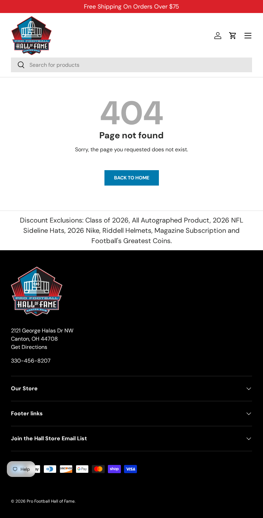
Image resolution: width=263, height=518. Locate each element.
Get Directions (29, 347)
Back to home (131, 178)
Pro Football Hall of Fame (51, 501)
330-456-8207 (31, 360)
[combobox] (131, 65)
